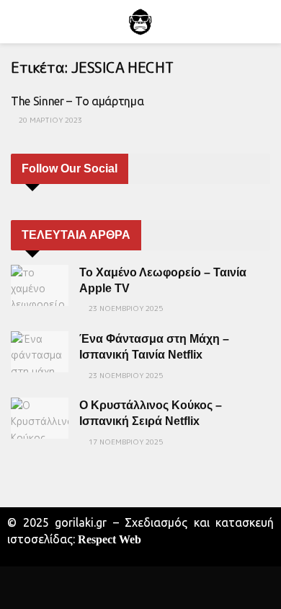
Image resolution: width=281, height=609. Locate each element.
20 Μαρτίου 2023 (49, 120)
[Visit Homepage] (140, 21)
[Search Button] (264, 21)
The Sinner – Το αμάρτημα (77, 101)
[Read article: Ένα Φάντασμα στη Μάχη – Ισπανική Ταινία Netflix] (39, 351)
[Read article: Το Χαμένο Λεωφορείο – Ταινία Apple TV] (39, 285)
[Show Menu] (17, 21)
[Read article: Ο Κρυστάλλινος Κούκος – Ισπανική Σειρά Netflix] (39, 418)
